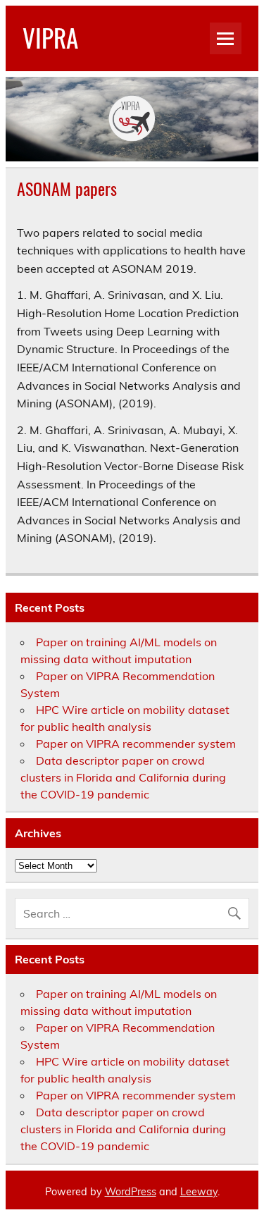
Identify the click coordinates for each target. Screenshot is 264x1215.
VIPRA (50, 37)
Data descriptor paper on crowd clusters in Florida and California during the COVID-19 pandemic (123, 777)
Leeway (199, 1191)
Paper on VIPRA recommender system (136, 743)
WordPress (130, 1191)
